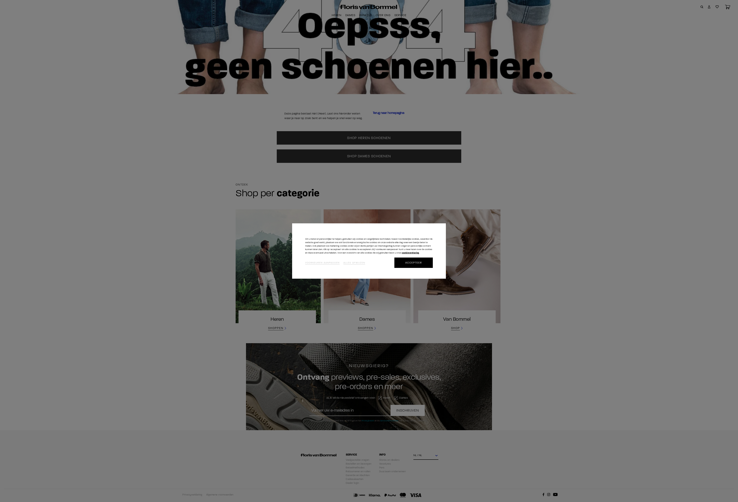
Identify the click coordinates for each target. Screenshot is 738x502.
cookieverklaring (410, 253)
